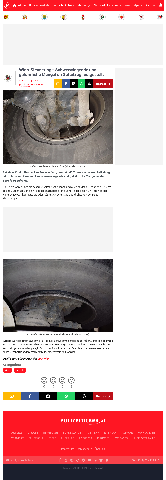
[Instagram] (71, 460)
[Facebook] (60, 460)
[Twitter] (66, 460)
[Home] (7, 5)
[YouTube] (89, 460)
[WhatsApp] (95, 460)
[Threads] (83, 460)
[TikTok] (77, 460)
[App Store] (106, 460)
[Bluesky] (101, 460)
